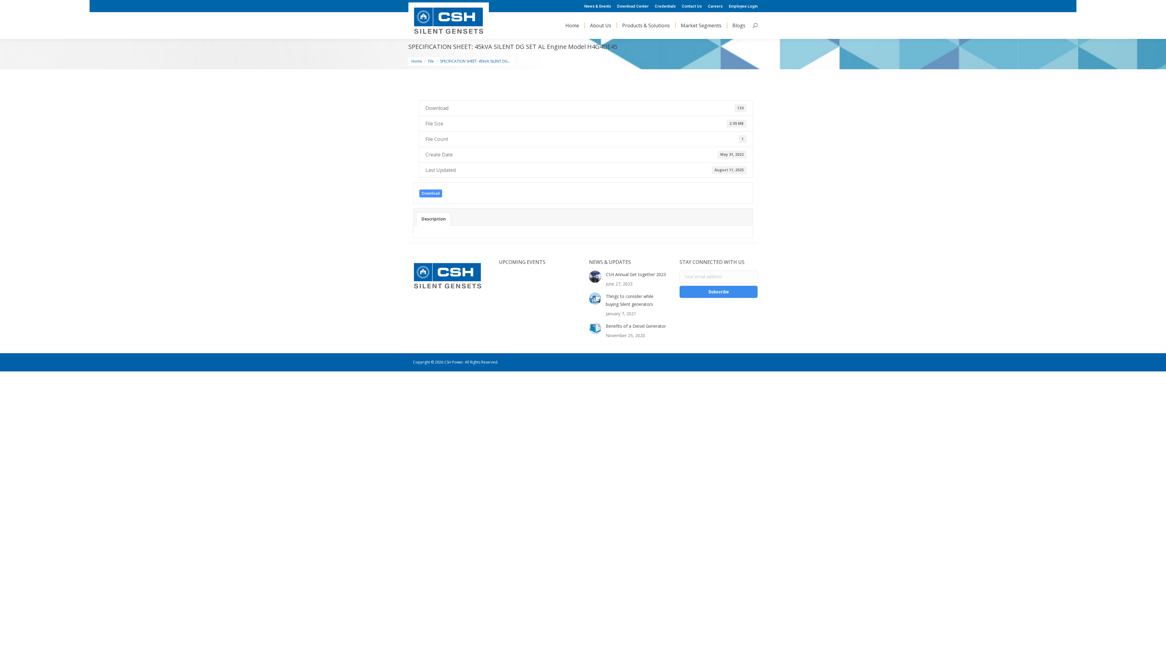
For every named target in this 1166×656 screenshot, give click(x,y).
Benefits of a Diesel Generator (636, 326)
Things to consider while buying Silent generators (629, 300)
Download (431, 193)
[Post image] (595, 277)
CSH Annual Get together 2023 (636, 274)
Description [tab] (433, 219)
